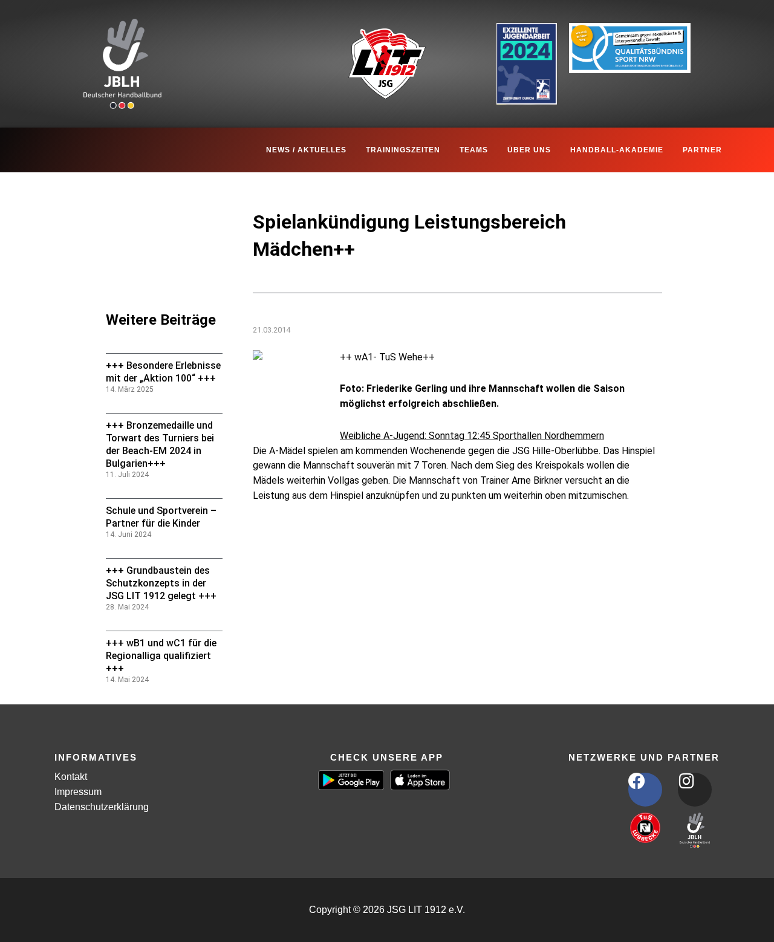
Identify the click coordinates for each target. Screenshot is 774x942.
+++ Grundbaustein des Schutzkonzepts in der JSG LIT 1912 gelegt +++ (161, 583)
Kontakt (70, 776)
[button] (26, 915)
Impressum (78, 792)
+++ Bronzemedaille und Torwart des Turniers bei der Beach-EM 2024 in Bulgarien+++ (160, 444)
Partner (702, 150)
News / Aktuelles (306, 150)
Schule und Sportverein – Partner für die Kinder (161, 517)
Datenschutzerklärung (101, 807)
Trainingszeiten (403, 150)
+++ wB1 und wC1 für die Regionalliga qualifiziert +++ (161, 655)
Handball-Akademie (616, 150)
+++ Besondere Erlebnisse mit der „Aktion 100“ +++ (163, 372)
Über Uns (529, 150)
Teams (474, 150)
